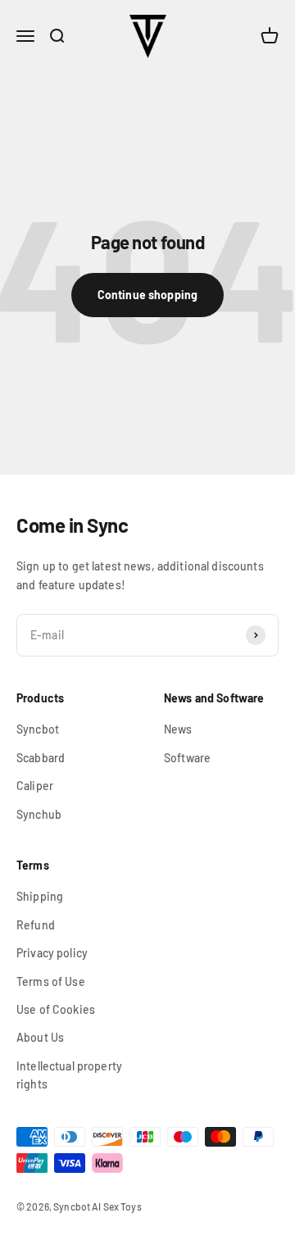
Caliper (34, 786)
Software (187, 758)
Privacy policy (52, 953)
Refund (35, 925)
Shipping (39, 896)
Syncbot (37, 729)
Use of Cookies (55, 1009)
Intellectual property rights (69, 1075)
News (178, 729)
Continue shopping (147, 295)
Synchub (38, 814)
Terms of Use (50, 981)
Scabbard (40, 758)
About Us (40, 1037)
